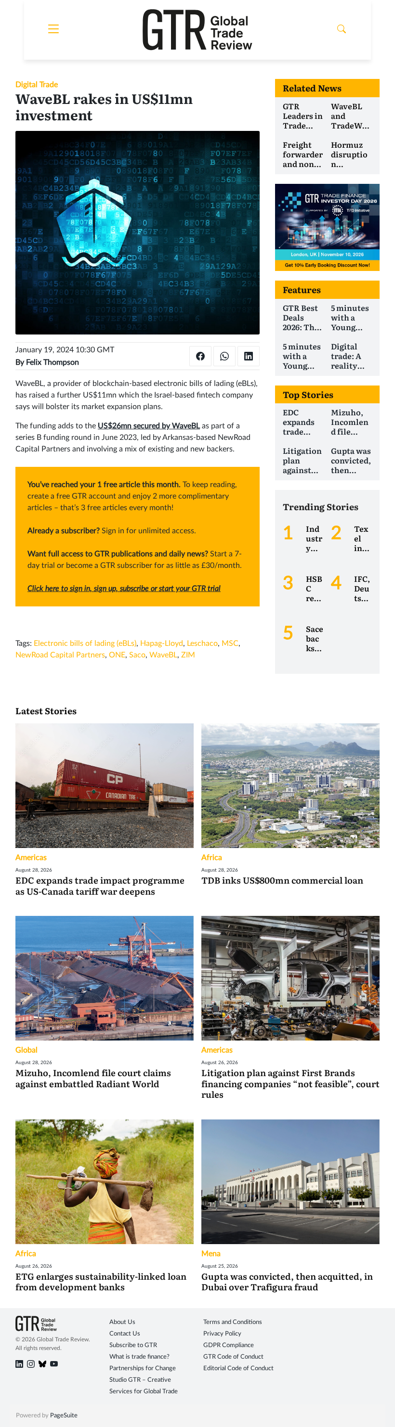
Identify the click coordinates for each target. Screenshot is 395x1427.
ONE (117, 655)
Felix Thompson (52, 362)
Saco (137, 655)
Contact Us (124, 1334)
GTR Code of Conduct (233, 1357)
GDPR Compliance (228, 1345)
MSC (230, 643)
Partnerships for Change (142, 1368)
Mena (211, 1254)
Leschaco (202, 643)
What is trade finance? (139, 1357)
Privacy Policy (222, 1334)
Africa (211, 857)
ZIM (188, 655)
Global (26, 1050)
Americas (31, 857)
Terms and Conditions (232, 1322)
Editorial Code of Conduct (238, 1368)
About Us (122, 1322)
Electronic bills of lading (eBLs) (85, 643)
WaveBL (163, 655)
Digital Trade (36, 85)
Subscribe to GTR (133, 1345)
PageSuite (64, 1416)
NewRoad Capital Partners (60, 655)
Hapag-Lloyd (161, 643)
